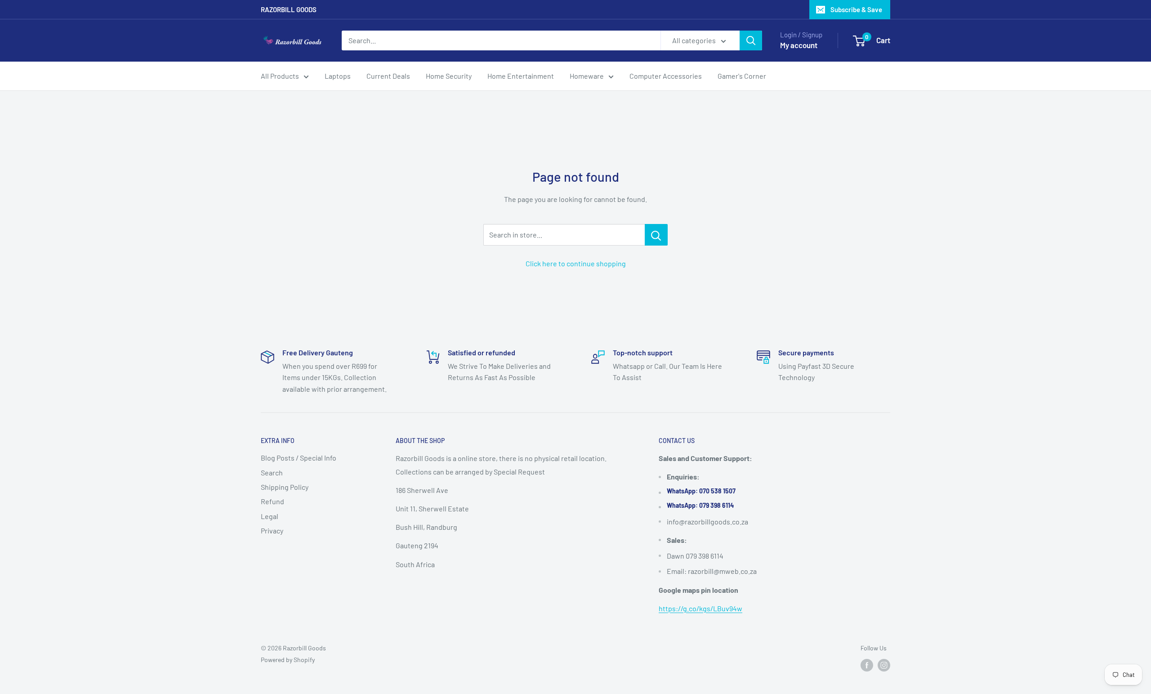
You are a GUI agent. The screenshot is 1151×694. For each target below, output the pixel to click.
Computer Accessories (665, 76)
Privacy (272, 530)
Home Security (449, 76)
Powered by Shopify (288, 659)
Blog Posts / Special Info (298, 457)
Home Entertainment (520, 76)
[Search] (751, 40)
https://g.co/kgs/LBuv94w (700, 608)
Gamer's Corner (742, 76)
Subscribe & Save (856, 9)
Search (272, 472)
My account (798, 44)
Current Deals (388, 76)
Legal (269, 516)
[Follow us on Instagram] (884, 665)
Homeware (587, 76)
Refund (272, 501)
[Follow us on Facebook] (867, 665)
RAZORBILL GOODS (289, 9)
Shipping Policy (284, 487)
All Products (280, 76)
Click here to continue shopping (576, 263)
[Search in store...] (656, 235)
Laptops (338, 76)
